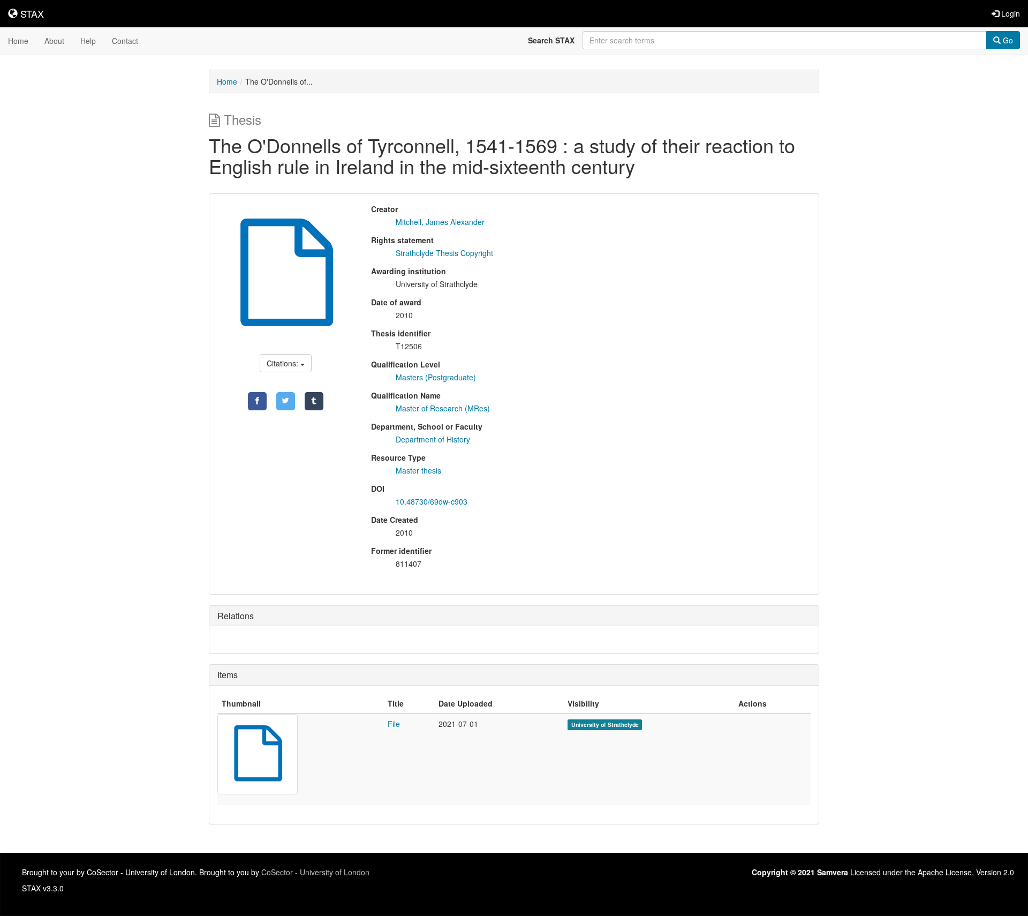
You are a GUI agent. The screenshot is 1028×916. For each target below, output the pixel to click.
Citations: (283, 363)
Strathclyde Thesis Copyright (444, 252)
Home (18, 40)
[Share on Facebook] (257, 401)
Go (1007, 40)
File (394, 723)
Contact (125, 40)
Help (88, 40)
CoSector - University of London (315, 872)
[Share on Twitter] (285, 401)
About (54, 40)
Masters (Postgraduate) (436, 377)
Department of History (433, 439)
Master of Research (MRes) (443, 408)
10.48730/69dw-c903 (431, 501)
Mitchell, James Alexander (440, 221)
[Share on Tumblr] (314, 401)
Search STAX (551, 40)
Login (1009, 13)
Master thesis (418, 470)
